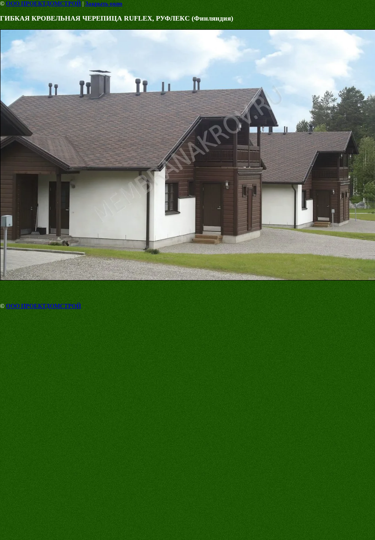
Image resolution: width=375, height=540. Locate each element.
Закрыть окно (104, 3)
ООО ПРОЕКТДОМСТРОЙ (43, 3)
